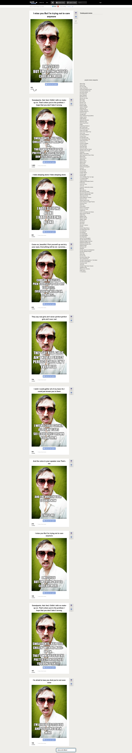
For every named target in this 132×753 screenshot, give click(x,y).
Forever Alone (83, 136)
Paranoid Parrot (83, 203)
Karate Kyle (82, 182)
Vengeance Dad (83, 267)
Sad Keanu (82, 222)
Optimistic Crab (83, 199)
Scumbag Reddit (83, 234)
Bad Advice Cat (83, 96)
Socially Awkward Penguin (85, 251)
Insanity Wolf (83, 175)
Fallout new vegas (84, 130)
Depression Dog (83, 121)
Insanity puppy (83, 174)
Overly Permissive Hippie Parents (87, 201)
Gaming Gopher (83, 145)
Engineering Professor (85, 126)
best (47, 2)
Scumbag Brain (83, 231)
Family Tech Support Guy (85, 131)
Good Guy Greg (83, 147)
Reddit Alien (82, 215)
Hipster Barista (83, 158)
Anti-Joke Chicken (84, 92)
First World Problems (84, 134)
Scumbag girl (83, 232)
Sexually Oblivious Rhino (85, 239)
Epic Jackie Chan (84, 127)
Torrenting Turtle (83, 263)
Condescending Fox (84, 111)
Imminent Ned (83, 171)
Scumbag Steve (83, 236)
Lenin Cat (82, 185)
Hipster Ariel (82, 156)
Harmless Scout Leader (85, 150)
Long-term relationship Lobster (86, 187)
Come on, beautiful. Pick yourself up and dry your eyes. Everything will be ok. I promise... (49, 245)
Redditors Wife (83, 216)
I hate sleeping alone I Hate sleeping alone (49, 174)
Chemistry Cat (83, 108)
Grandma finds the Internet (86, 149)
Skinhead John (83, 247)
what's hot (41, 2)
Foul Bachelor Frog (84, 137)
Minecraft (82, 188)
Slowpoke (82, 248)
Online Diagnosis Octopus (85, 197)
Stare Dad (82, 253)
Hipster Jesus (83, 162)
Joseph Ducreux (83, 180)
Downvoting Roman (84, 123)
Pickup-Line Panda (84, 209)
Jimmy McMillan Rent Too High (87, 177)
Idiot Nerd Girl (83, 169)
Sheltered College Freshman (86, 241)
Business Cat (83, 102)
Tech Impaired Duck (84, 258)
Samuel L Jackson (84, 225)
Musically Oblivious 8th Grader (86, 193)
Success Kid (82, 255)
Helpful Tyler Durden (84, 153)
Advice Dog (82, 83)
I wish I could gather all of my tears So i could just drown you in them (49, 390)
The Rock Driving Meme (85, 261)
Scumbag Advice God (84, 229)
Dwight (81, 124)
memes (69, 6)
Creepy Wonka (83, 118)
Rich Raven (82, 220)
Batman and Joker (84, 98)
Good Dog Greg (83, 146)
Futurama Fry (83, 142)
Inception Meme (83, 172)
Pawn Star (82, 204)
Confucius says (83, 112)
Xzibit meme (82, 270)
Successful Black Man (85, 257)
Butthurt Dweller (83, 105)
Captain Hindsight (84, 107)
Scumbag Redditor (84, 235)
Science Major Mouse (84, 228)
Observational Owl (84, 196)
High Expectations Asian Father (87, 155)
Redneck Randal (83, 217)
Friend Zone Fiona (84, 140)
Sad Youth (82, 223)
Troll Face (82, 264)
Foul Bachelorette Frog (85, 139)
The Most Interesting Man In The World (88, 260)
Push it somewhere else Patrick (87, 212)
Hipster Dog (82, 159)
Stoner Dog (82, 254)
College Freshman (84, 110)
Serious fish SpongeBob (85, 238)
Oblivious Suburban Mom (85, 194)
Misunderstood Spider (84, 191)
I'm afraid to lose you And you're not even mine (49, 681)
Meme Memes (83, 190)
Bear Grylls (82, 99)
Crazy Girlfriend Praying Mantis (87, 115)
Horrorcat (82, 168)
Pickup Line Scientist (84, 207)
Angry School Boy (84, 88)
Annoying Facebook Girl (85, 91)
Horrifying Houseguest (85, 166)
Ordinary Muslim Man (84, 200)
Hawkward (82, 152)
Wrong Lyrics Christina (85, 269)
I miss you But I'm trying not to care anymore (49, 534)
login (100, 2)
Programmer (82, 210)
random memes (53, 2)
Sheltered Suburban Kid (85, 242)
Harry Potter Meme (84, 165)
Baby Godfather (83, 95)
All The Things (83, 86)
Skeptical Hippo (83, 245)
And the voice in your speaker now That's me (49, 462)
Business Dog (83, 104)
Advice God (82, 85)
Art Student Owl (83, 93)
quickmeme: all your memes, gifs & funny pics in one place (33, 2)
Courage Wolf (83, 114)
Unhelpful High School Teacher (86, 266)
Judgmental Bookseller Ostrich (86, 181)
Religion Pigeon (83, 219)
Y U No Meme (83, 271)
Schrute (81, 226)
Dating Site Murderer (84, 120)
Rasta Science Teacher (85, 213)
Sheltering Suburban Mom (85, 244)
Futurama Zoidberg (84, 143)
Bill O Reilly (82, 101)
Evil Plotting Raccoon (84, 128)
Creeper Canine (83, 117)
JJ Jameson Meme (84, 178)
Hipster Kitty (82, 164)
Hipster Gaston (83, 161)
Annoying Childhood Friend (86, 89)
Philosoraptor (83, 206)
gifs (72, 6)
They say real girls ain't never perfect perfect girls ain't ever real (49, 317)
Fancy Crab (82, 133)
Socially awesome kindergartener (87, 250)
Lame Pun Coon (83, 184)
